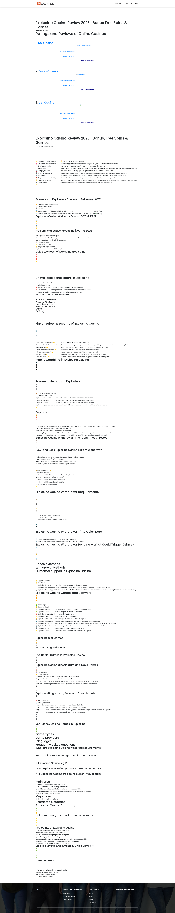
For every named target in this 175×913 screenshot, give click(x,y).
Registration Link (68, 56)
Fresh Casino (48, 71)
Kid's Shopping (67, 899)
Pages (126, 4)
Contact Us (92, 903)
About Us (117, 4)
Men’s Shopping (68, 893)
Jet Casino (46, 102)
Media (91, 899)
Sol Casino (46, 43)
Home (91, 893)
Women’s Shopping (69, 896)
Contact (134, 4)
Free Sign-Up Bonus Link (67, 51)
